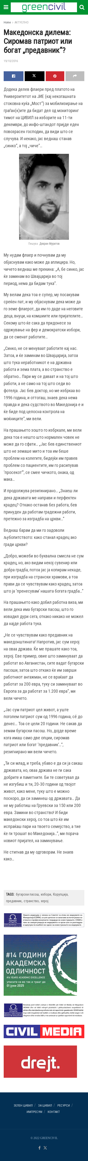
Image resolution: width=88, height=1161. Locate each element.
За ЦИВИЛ (45, 1105)
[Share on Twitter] (34, 76)
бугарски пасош (27, 894)
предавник (14, 901)
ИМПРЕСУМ (34, 1112)
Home (7, 22)
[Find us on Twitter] (45, 1148)
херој (44, 901)
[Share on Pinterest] (55, 76)
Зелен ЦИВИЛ (23, 1105)
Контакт (54, 1112)
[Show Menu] (6, 7)
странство (31, 901)
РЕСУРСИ (63, 1105)
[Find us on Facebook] (39, 1148)
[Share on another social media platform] (75, 76)
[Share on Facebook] (13, 76)
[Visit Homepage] (43, 7)
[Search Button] (81, 7)
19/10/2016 (11, 61)
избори (46, 894)
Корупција (60, 894)
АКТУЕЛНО (22, 22)
